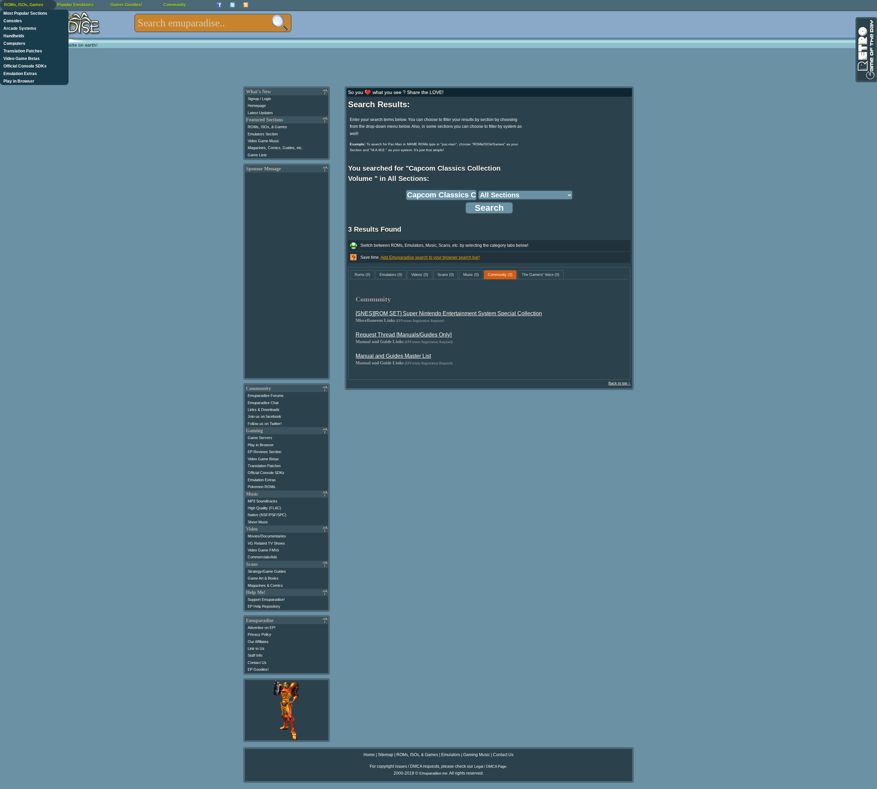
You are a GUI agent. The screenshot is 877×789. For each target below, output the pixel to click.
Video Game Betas (21, 58)
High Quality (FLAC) (264, 508)
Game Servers (260, 438)
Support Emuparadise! (266, 599)
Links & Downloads (264, 410)
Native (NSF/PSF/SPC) (267, 515)
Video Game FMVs (263, 550)
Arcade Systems (19, 28)
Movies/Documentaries (267, 536)
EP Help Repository (264, 606)
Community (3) (500, 274)
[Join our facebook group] (219, 5)
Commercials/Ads (262, 557)
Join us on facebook (264, 416)
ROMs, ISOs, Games (24, 4)
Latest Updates (260, 113)
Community (174, 4)
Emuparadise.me (433, 773)
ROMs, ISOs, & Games (267, 127)
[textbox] (213, 23)
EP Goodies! (258, 669)
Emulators (450, 754)
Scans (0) (445, 274)
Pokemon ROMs (261, 487)
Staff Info (255, 655)
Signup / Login (259, 99)
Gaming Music (476, 754)
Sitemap (385, 754)
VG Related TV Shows (266, 543)
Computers (14, 43)
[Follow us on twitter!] (232, 5)
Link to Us (256, 648)
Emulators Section (263, 134)
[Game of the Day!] (865, 49)
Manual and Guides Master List (393, 356)
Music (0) (471, 274)
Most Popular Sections (25, 13)
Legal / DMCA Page (490, 766)
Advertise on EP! (261, 628)
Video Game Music (263, 141)
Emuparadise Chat (263, 403)
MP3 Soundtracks (262, 501)
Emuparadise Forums (266, 395)
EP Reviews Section (264, 452)
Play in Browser (18, 81)
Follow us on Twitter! (265, 424)
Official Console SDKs (25, 66)
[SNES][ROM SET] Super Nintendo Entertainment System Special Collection (449, 313)
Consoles (12, 21)
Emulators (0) (391, 274)
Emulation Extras (20, 73)
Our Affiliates (258, 642)
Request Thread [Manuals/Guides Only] (404, 335)
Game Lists (257, 155)
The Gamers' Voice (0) (540, 274)
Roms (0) (362, 274)
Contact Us (257, 662)
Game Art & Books (263, 578)
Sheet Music (258, 522)
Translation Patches (22, 51)
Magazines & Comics (265, 585)
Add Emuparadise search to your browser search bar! (430, 257)
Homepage (257, 106)
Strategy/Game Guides (267, 571)
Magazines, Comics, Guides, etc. (275, 148)
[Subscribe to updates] (245, 5)
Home (369, 754)
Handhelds (13, 36)
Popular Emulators (75, 4)
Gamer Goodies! (126, 4)
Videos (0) (419, 274)
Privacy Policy (259, 634)
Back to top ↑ (619, 383)
